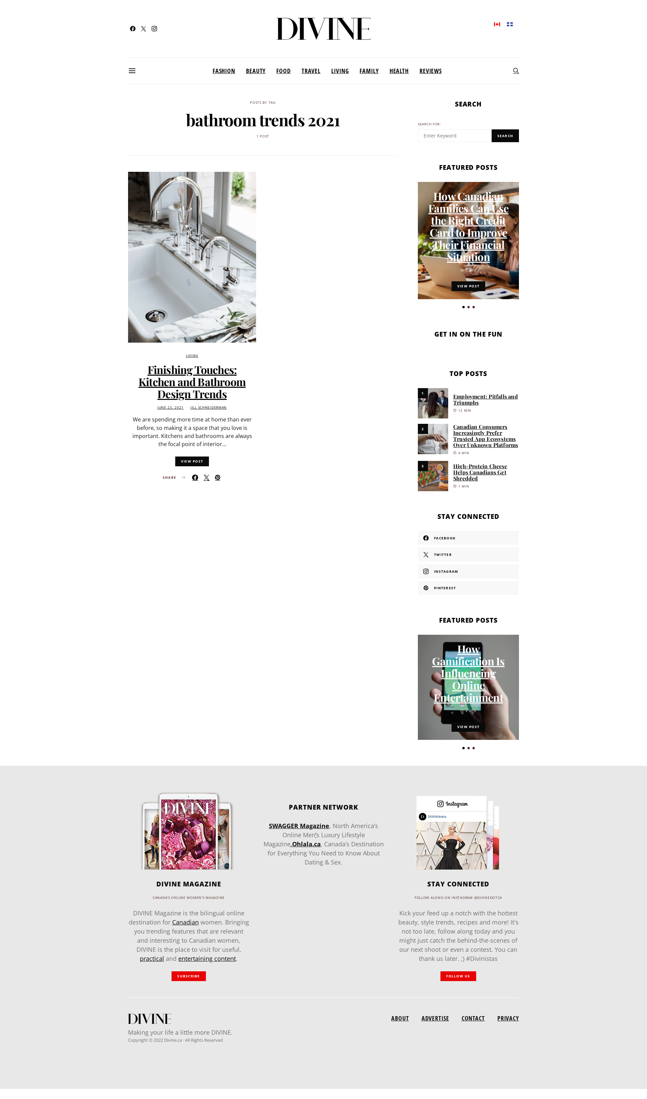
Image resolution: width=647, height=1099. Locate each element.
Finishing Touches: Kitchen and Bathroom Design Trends (192, 381)
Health (399, 71)
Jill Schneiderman (208, 407)
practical (152, 958)
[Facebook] (132, 28)
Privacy (508, 1018)
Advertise (435, 1018)
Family (369, 71)
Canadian (185, 922)
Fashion (224, 71)
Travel (311, 71)
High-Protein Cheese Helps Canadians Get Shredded (480, 472)
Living (340, 71)
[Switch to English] (497, 24)
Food (283, 71)
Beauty (256, 71)
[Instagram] (154, 28)
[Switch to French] (509, 24)
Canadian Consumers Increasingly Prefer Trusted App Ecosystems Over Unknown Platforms (485, 435)
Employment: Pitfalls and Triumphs (485, 399)
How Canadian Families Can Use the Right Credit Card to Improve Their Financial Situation (468, 226)
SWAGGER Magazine (299, 826)
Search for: (429, 124)
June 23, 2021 (170, 407)
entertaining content (207, 958)
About (400, 1018)
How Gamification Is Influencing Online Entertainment (468, 672)
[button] (463, 307)
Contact (473, 1018)
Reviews (431, 71)
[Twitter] (143, 28)
